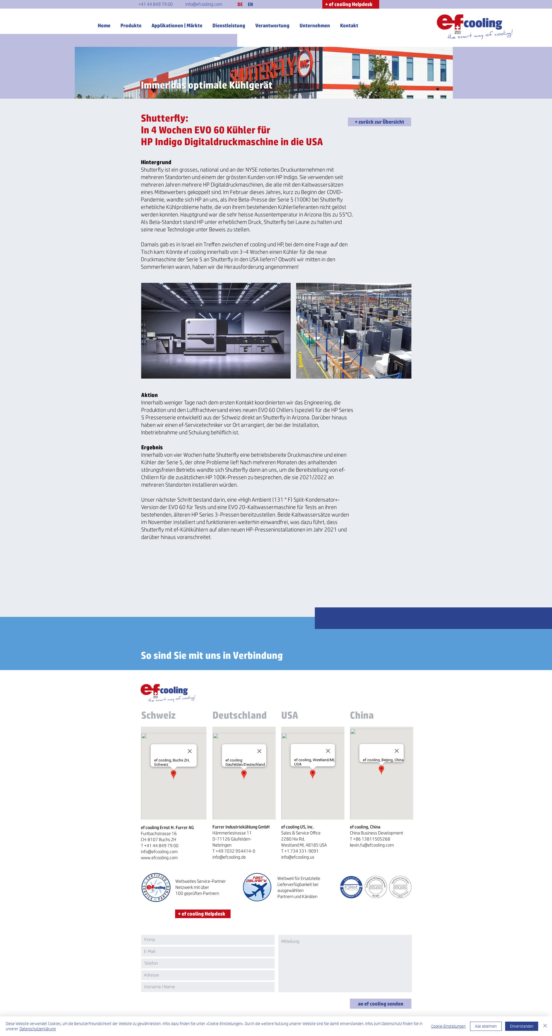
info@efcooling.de (229, 857)
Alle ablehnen (486, 1026)
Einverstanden (521, 1026)
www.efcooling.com (159, 858)
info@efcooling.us (297, 857)
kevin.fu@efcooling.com (372, 845)
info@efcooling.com (159, 852)
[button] (240, 4)
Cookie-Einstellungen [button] (448, 1026)
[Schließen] (545, 1026)
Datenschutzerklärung (38, 1028)
